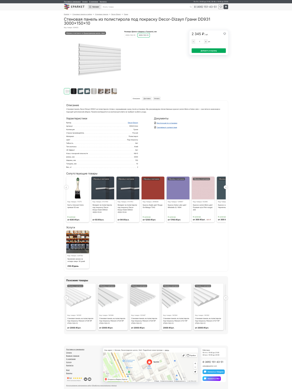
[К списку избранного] (220, 7)
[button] (66, 187)
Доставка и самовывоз (72, 2)
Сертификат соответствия (167, 127)
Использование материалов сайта (78, 385)
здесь (167, 350)
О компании (93, 2)
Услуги (68, 362)
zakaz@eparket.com (210, 366)
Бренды (69, 373)
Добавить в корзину (209, 51)
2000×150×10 (130, 35)
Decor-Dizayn (133, 123)
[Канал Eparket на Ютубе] (89, 379)
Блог (68, 370)
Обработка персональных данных (104, 385)
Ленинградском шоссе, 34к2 (94, 33)
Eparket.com (74, 7)
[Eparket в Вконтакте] (85, 379)
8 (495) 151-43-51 (205, 7)
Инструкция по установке (167, 123)
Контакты (103, 2)
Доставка (147, 98)
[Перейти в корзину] (226, 7)
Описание (136, 98)
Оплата (84, 2)
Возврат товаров (72, 356)
